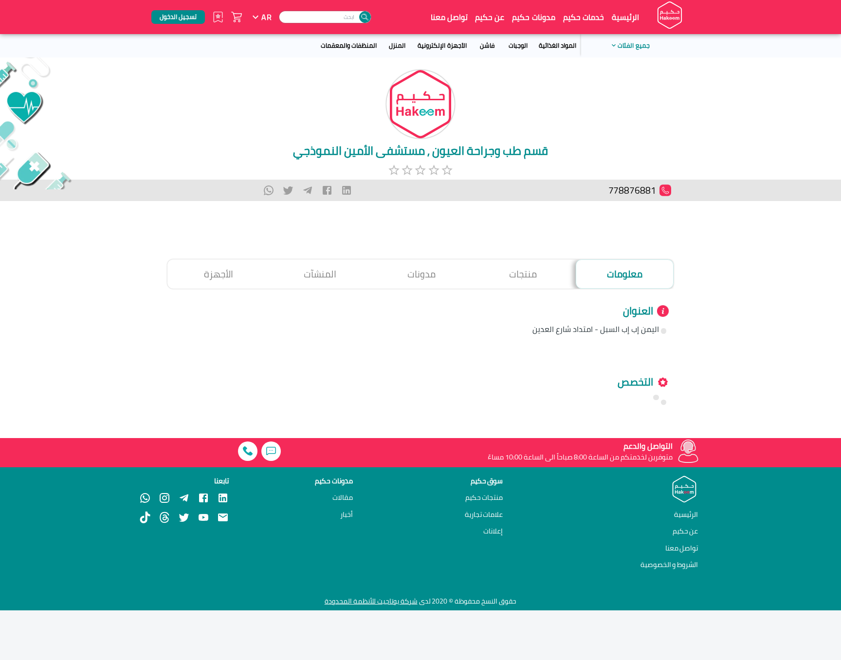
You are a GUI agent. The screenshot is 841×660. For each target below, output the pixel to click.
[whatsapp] (268, 190)
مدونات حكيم (533, 17)
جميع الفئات (633, 45)
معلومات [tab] (624, 274)
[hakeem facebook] (203, 498)
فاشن (487, 45)
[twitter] (288, 190)
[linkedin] (346, 190)
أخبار (346, 514)
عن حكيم (489, 17)
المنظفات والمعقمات (349, 45)
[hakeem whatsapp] (145, 498)
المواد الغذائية (557, 45)
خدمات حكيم (583, 17)
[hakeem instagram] (164, 498)
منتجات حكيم (484, 497)
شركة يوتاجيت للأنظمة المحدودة (371, 601)
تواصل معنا (449, 17)
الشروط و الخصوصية (669, 564)
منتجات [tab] (523, 274)
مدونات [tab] (421, 274)
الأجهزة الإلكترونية (442, 45)
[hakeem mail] (223, 517)
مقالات (342, 497)
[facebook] (327, 190)
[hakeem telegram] (184, 498)
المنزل (397, 45)
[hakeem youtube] (203, 517)
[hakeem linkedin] (223, 497)
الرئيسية (625, 17)
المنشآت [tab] (320, 274)
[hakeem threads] (164, 517)
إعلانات (493, 531)
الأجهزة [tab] (218, 274)
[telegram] (307, 190)
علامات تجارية (484, 514)
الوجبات (518, 45)
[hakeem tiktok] (145, 517)
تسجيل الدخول (178, 16)
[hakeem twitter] (184, 517)
